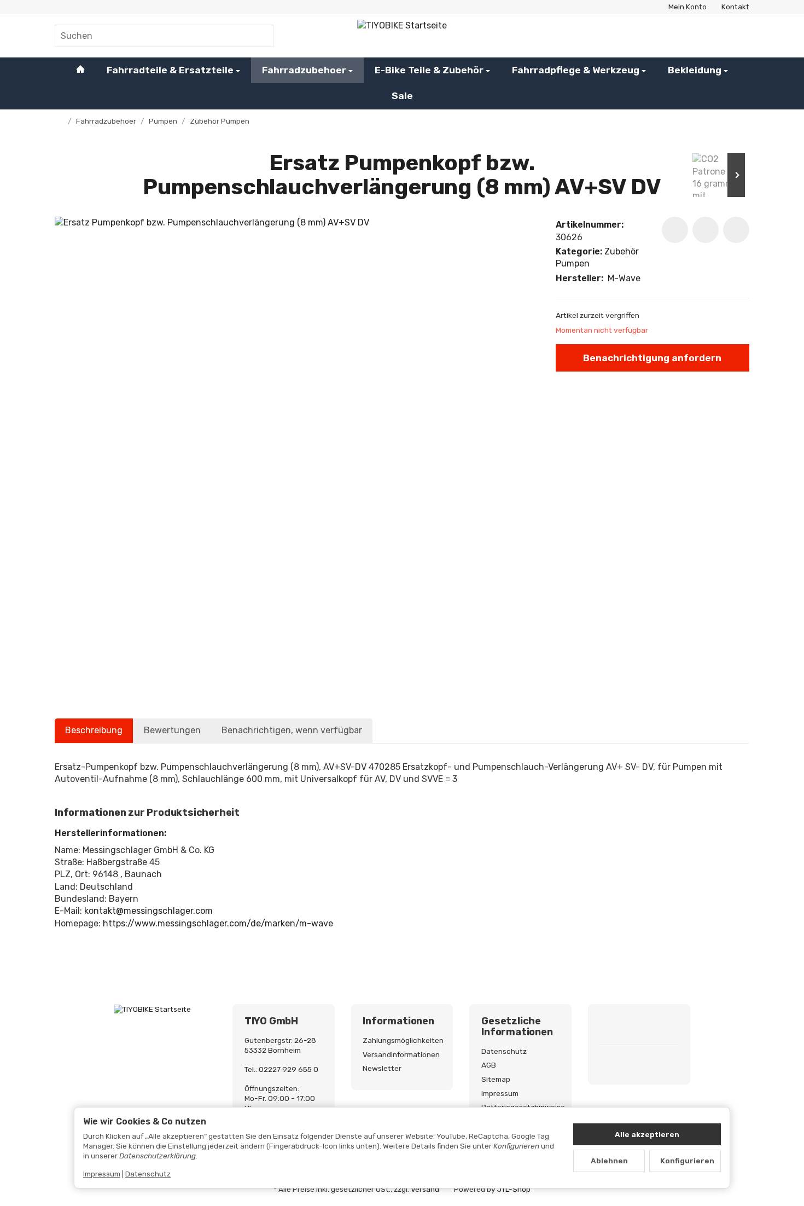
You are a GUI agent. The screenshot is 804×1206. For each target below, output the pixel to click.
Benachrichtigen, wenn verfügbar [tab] (292, 730)
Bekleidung (694, 70)
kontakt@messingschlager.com (148, 911)
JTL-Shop (514, 1189)
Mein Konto (687, 6)
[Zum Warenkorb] (738, 36)
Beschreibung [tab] (94, 730)
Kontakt (735, 6)
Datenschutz (148, 1173)
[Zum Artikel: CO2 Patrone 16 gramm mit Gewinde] (716, 175)
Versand (425, 1189)
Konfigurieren (687, 1160)
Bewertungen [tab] (172, 730)
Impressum (101, 1173)
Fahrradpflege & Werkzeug (575, 70)
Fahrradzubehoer (304, 70)
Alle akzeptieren (647, 1134)
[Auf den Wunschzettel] (675, 230)
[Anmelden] (710, 36)
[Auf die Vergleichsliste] (705, 230)
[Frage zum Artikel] (736, 230)
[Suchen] (259, 36)
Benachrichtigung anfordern (652, 357)
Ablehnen (609, 1160)
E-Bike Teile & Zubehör (429, 70)
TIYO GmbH (271, 1021)
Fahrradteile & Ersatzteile (170, 70)
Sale (402, 95)
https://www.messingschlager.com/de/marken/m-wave (218, 923)
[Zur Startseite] (402, 35)
